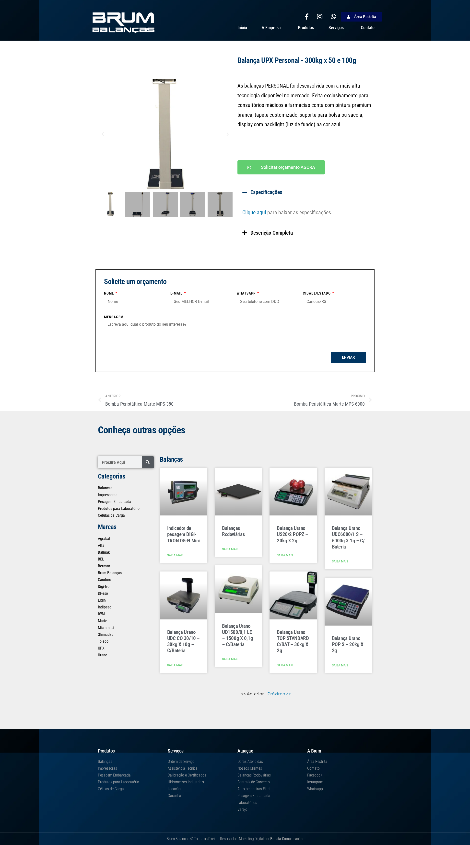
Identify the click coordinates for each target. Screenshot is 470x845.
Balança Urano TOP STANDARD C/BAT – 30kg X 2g (293, 641)
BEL (101, 559)
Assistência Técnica (183, 768)
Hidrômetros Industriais (186, 782)
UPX (101, 648)
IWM (101, 614)
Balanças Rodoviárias (233, 531)
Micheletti (106, 627)
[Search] (148, 462)
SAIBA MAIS (175, 555)
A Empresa (271, 27)
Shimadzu (105, 634)
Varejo (242, 809)
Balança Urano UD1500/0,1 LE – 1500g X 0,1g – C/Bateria (237, 635)
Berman (104, 566)
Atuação (245, 751)
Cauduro (104, 579)
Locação (174, 789)
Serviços (336, 27)
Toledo (103, 641)
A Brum (314, 751)
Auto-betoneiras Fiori (253, 789)
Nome (109, 293)
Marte (102, 620)
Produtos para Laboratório (119, 508)
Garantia (174, 795)
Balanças (105, 488)
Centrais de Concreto (253, 782)
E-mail (176, 293)
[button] (102, 134)
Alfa (101, 545)
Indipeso (104, 607)
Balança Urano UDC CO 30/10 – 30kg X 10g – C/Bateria (183, 641)
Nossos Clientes (249, 768)
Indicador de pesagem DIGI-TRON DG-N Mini (183, 534)
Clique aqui (254, 212)
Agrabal (104, 538)
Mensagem (113, 317)
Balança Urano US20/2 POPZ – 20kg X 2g (292, 534)
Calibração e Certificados (187, 775)
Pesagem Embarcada (114, 501)
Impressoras (107, 494)
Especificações (266, 192)
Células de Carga (111, 515)
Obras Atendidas (250, 761)
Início (242, 27)
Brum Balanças (110, 573)
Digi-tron (104, 586)
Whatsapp (247, 293)
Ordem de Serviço (181, 761)
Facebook (314, 775)
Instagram (315, 782)
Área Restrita (317, 761)
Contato (368, 27)
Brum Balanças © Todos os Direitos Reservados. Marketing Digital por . (235, 838)
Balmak (104, 552)
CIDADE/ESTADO (317, 293)
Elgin (102, 600)
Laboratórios (247, 802)
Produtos (306, 27)
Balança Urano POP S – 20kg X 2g (348, 644)
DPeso (103, 593)
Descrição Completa (271, 233)
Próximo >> (279, 693)
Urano (102, 655)
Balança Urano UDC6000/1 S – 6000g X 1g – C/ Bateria (348, 537)
